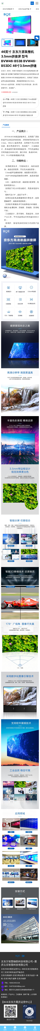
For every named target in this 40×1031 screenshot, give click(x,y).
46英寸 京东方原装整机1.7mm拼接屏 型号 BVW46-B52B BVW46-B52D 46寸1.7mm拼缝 (19, 102)
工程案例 (19, 994)
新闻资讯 (4, 994)
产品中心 (11, 994)
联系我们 (4, 997)
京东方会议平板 (23, 9)
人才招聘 (33, 994)
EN (32, 3)
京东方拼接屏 (7, 9)
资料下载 (26, 994)
